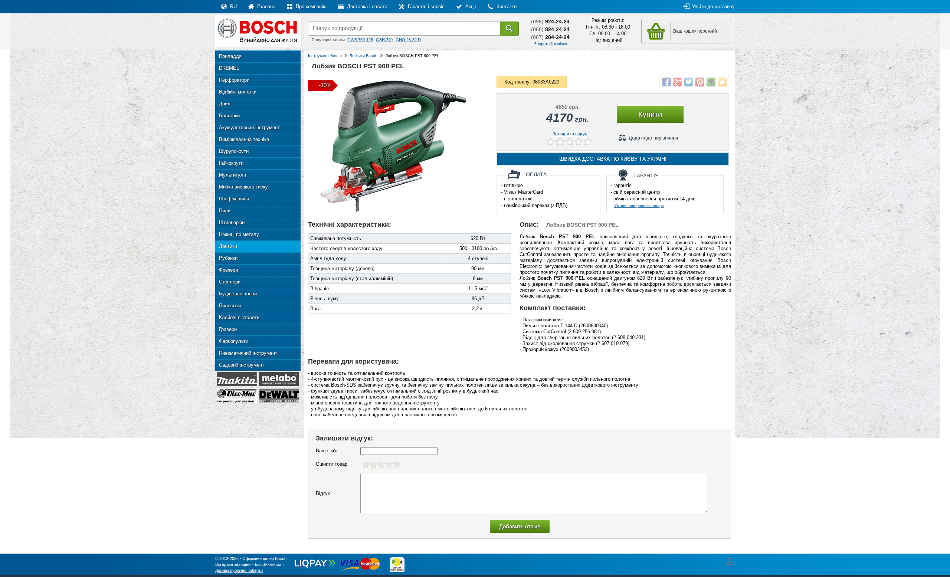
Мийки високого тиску (243, 187)
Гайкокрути (231, 163)
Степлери (229, 282)
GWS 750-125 (360, 39)
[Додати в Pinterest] (699, 82)
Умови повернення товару (639, 205)
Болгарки (229, 115)
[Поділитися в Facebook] (666, 82)
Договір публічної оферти (239, 570)
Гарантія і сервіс (425, 6)
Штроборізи (232, 222)
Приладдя (230, 56)
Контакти (506, 6)
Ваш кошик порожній (695, 31)
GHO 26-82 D (408, 39)
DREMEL (229, 68)
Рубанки (228, 258)
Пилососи (230, 305)
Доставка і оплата (366, 6)
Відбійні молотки (237, 92)
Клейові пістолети (239, 317)
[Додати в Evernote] (711, 82)
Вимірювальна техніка (244, 139)
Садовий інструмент (241, 365)
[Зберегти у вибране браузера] (722, 82)
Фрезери (228, 270)
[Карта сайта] (730, 558)
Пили (224, 210)
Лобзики (228, 246)
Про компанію (310, 6)
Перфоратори (234, 80)
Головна (265, 6)
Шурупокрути (234, 151)
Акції (470, 6)
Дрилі (225, 103)
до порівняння (653, 138)
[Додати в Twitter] (688, 82)
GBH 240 (384, 39)
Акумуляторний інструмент (249, 127)
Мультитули (232, 175)
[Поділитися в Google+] (677, 82)
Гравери (228, 329)
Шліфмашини (234, 198)
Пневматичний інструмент (248, 353)
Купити (650, 114)
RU (233, 6)
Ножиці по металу (239, 234)
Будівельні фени (238, 293)
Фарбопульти (233, 341)
